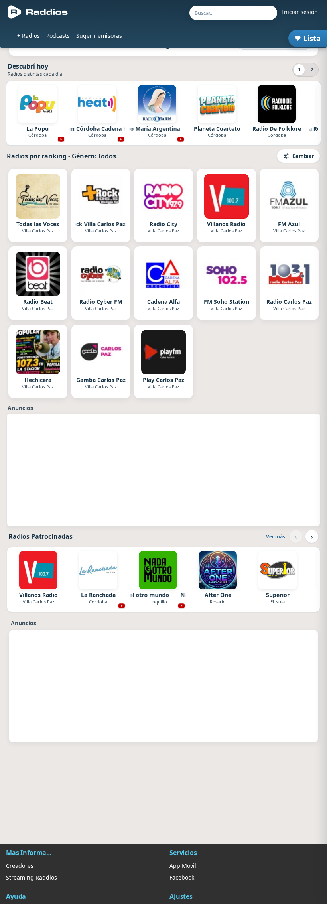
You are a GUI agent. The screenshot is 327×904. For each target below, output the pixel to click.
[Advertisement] (163, 470)
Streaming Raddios (31, 877)
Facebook (181, 877)
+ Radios (28, 35)
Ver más (275, 536)
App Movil (182, 865)
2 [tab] (312, 69)
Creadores (19, 865)
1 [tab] (299, 69)
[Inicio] (38, 12)
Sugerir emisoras (99, 35)
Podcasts (58, 35)
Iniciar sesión (300, 12)
